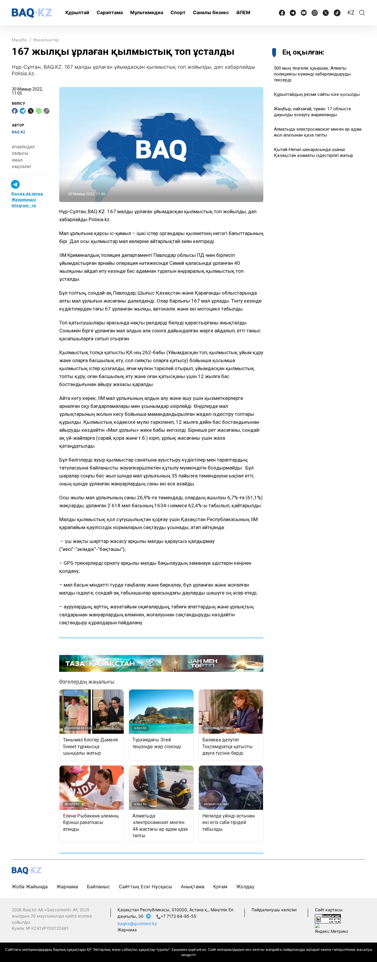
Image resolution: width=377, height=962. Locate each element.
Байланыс (98, 886)
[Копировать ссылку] (46, 111)
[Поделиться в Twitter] (31, 111)
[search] (362, 12)
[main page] (32, 13)
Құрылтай (77, 12)
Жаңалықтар (46, 39)
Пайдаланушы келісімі (274, 909)
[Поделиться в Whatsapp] (39, 111)
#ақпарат (22, 167)
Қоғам (220, 886)
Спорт (178, 12)
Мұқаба (19, 39)
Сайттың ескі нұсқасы (145, 886)
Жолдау (245, 886)
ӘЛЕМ (243, 12)
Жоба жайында (30, 886)
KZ (351, 12)
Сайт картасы (329, 909)
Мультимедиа (146, 12)
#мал (17, 160)
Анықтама (192, 886)
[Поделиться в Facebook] (15, 111)
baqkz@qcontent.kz (137, 923)
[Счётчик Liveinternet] (328, 918)
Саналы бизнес (211, 12)
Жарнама (67, 886)
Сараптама (110, 12)
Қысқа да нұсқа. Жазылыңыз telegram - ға (27, 200)
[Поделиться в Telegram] (23, 111)
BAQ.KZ (18, 132)
